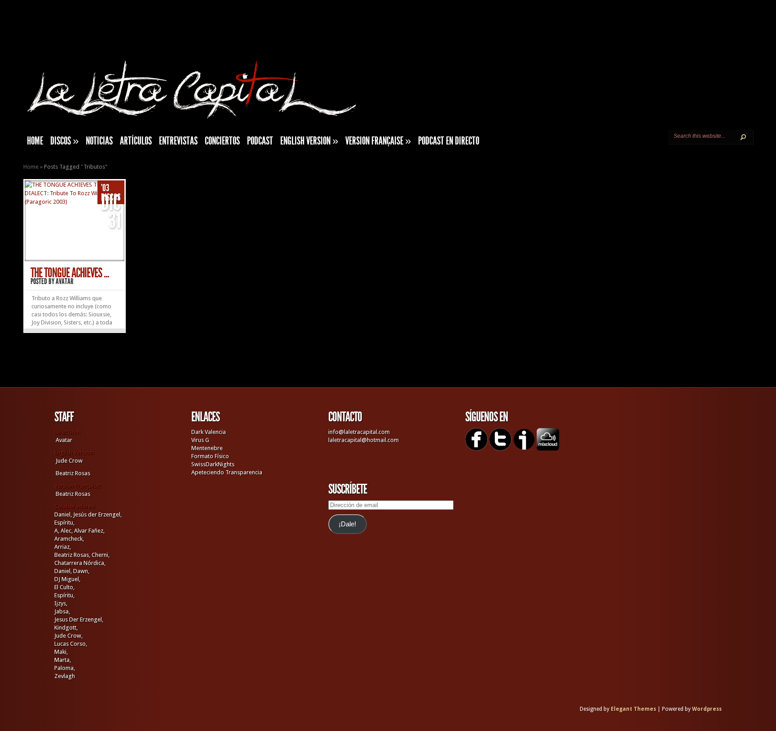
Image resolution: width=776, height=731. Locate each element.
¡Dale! (347, 524)
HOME (35, 141)
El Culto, (64, 587)
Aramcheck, (69, 538)
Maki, (61, 651)
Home (31, 166)
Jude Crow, (68, 635)
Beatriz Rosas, (73, 555)
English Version (309, 141)
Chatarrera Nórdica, (80, 563)
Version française (378, 141)
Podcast (260, 141)
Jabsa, (62, 611)
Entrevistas (178, 141)
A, (56, 530)
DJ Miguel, (67, 579)
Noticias (99, 141)
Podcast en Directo (448, 141)
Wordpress (707, 709)
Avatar (65, 281)
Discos (64, 141)
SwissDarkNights (212, 464)
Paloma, (64, 668)
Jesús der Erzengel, (97, 514)
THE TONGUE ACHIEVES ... (70, 273)
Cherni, (101, 555)
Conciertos (222, 141)
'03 (105, 188)
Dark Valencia (208, 432)
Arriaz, (62, 546)
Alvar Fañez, (89, 530)
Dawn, (80, 571)
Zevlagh (64, 676)
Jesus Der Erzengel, (78, 619)
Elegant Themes (633, 709)
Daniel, (63, 514)
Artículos (136, 141)
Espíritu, (64, 522)
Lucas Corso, (70, 643)
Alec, (67, 530)
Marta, (62, 660)
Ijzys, (60, 603)
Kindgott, (66, 627)
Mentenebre (207, 448)
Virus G (200, 440)
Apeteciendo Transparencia (226, 472)
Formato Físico (210, 456)
